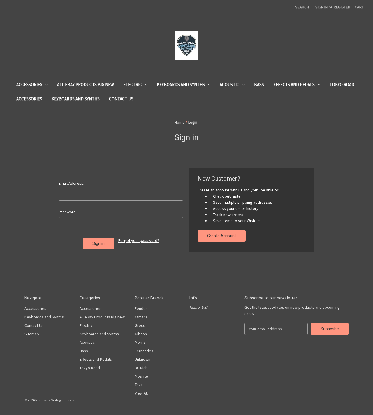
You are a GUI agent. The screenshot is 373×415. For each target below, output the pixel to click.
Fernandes (144, 350)
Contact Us (121, 99)
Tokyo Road (342, 84)
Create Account (221, 235)
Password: (68, 212)
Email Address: (71, 183)
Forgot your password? (138, 240)
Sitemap (31, 333)
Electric (132, 84)
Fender (141, 308)
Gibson (141, 333)
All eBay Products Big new (85, 84)
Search (302, 7)
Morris (140, 342)
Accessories (29, 84)
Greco (140, 325)
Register (342, 7)
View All (141, 393)
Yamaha (141, 317)
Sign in (321, 7)
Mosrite (141, 376)
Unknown (142, 359)
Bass (259, 84)
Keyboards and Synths (181, 84)
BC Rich (141, 367)
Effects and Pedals (294, 84)
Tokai (139, 384)
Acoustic (229, 84)
